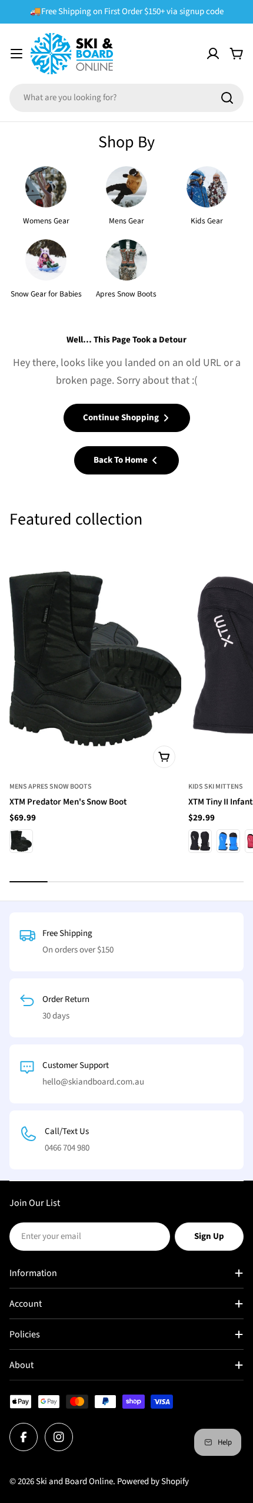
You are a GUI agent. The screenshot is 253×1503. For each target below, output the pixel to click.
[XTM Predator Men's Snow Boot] (95, 659)
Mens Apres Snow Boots (50, 787)
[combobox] (126, 98)
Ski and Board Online (74, 1481)
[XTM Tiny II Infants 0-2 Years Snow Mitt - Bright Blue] (228, 841)
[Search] (227, 98)
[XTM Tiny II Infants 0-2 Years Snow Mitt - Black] (200, 841)
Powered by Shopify (153, 1481)
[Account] (213, 54)
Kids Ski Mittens (215, 787)
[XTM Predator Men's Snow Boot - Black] (21, 841)
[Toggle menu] (16, 54)
